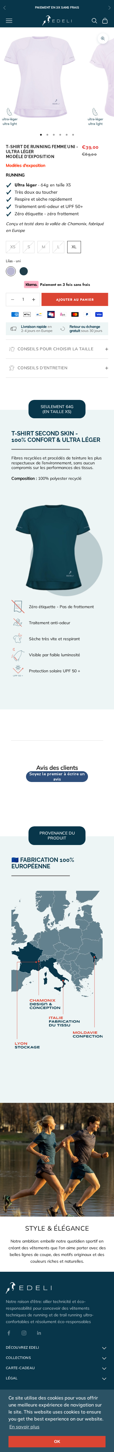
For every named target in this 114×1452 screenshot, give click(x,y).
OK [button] (57, 1441)
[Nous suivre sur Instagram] (24, 1333)
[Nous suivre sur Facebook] (9, 1333)
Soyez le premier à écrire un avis (57, 776)
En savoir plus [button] (24, 1427)
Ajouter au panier (75, 299)
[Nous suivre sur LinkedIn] (39, 1333)
